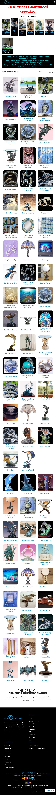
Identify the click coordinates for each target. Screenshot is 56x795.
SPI (5, 765)
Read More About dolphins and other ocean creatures (28, 775)
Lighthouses (7, 748)
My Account (32, 734)
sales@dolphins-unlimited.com (37, 748)
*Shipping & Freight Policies (28, 772)
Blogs (30, 740)
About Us (31, 726)
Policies (31, 732)
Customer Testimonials (35, 721)
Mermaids (7, 753)
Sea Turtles (7, 756)
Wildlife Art (7, 762)
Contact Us (32, 723)
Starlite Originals (9, 767)
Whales (6, 759)
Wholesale (32, 737)
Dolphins (6, 745)
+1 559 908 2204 (33, 745)
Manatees (7, 751)
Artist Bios (32, 729)
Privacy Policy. (46, 773)
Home (30, 718)
